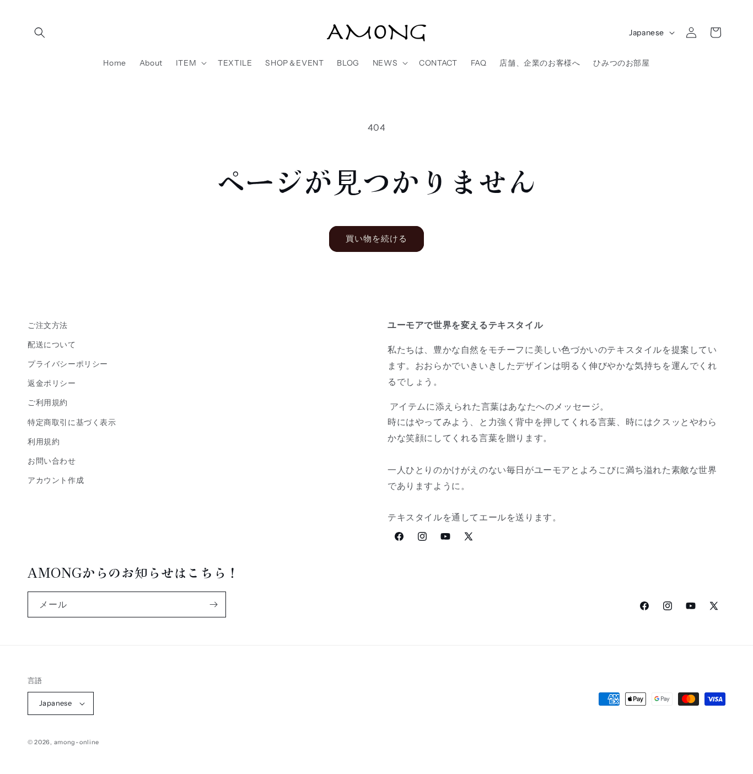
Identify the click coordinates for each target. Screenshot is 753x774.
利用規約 (44, 442)
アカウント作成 (56, 480)
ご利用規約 (48, 403)
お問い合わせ (52, 461)
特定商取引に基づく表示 (72, 422)
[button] (40, 32)
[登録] (213, 604)
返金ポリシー (52, 383)
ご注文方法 (48, 325)
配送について (52, 345)
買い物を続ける (376, 238)
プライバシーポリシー (68, 364)
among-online (76, 742)
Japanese (646, 32)
